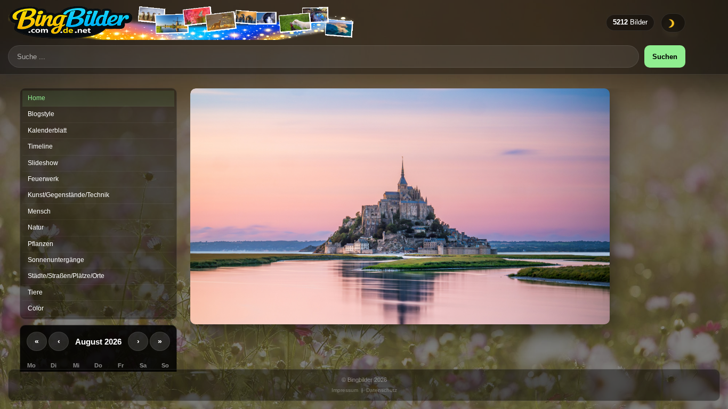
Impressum (344, 390)
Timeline (40, 146)
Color (36, 308)
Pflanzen (40, 244)
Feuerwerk (43, 179)
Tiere (35, 292)
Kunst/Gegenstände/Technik (68, 195)
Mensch (39, 211)
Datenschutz (381, 390)
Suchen (664, 57)
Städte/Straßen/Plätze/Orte (66, 276)
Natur (36, 227)
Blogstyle (41, 114)
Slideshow (43, 163)
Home (36, 98)
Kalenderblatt (47, 130)
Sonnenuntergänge (56, 260)
